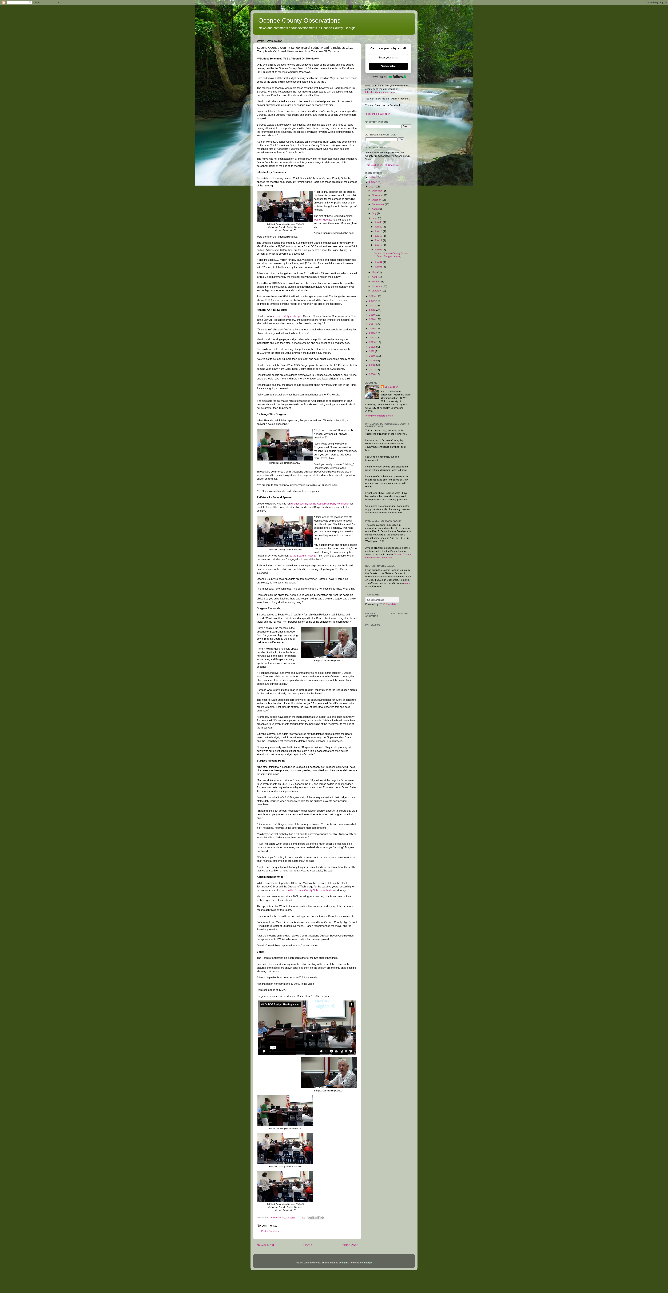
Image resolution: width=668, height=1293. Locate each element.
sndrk (345, 1262)
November (378, 195)
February (377, 286)
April (374, 277)
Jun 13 (379, 245)
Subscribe (388, 66)
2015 (372, 333)
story (407, 583)
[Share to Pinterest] (322, 1217)
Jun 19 (379, 231)
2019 (372, 315)
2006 (372, 374)
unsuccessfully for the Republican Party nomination (320, 503)
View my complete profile (379, 415)
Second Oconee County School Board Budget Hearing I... (391, 255)
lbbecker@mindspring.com (380, 92)
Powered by (379, 76)
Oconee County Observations (299, 20)
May (374, 272)
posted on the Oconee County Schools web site (305, 890)
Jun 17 (379, 240)
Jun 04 (379, 262)
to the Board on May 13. (303, 555)
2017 (372, 324)
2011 (372, 351)
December (378, 190)
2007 (372, 369)
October (376, 199)
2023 (372, 296)
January (376, 290)
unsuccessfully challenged (287, 316)
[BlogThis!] (312, 1217)
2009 (372, 360)
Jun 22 (379, 226)
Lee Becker (391, 387)
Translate (391, 604)
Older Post (349, 1245)
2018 (372, 319)
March (376, 281)
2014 (372, 337)
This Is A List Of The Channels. (382, 165)
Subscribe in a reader (378, 114)
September (378, 204)
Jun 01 (379, 266)
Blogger (367, 1262)
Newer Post (265, 1245)
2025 (372, 182)
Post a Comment (270, 1231)
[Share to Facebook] (319, 1217)
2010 (372, 356)
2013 (372, 342)
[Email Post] (302, 1217)
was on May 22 (322, 219)
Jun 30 (379, 222)
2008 (372, 365)
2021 (372, 305)
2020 (372, 310)
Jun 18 (379, 236)
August (376, 209)
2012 (372, 347)
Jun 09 (379, 249)
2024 (372, 186)
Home (307, 1245)
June (375, 218)
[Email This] (309, 1217)
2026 (372, 177)
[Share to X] (316, 1217)
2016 (372, 328)
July (374, 213)
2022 (372, 301)
